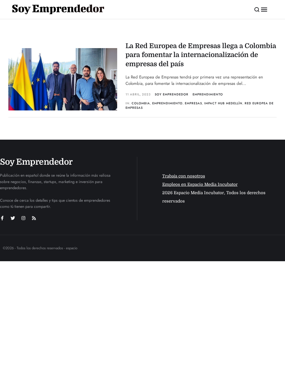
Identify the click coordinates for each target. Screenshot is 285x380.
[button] (257, 9)
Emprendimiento (208, 94)
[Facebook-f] (2, 218)
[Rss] (34, 218)
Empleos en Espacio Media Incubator (200, 184)
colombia (141, 103)
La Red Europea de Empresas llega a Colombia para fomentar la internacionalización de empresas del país (201, 55)
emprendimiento (167, 103)
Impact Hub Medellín (223, 103)
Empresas (193, 103)
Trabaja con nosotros (183, 176)
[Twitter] (13, 218)
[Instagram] (23, 218)
